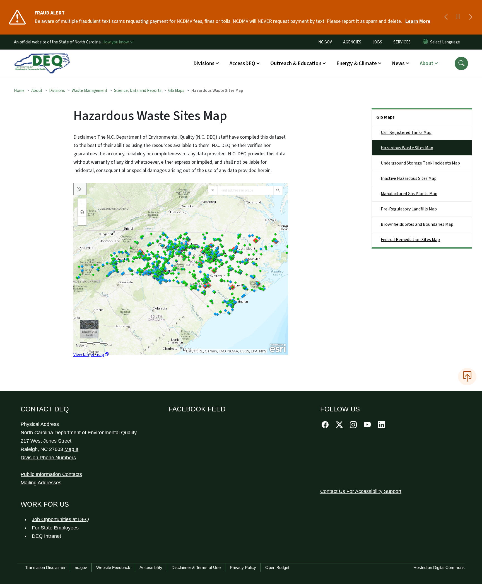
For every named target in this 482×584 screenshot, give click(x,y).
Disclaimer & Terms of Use (196, 567)
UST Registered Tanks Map (406, 132)
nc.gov (81, 567)
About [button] (426, 63)
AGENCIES (352, 42)
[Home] (42, 57)
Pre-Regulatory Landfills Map (409, 209)
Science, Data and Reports (138, 90)
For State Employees (55, 528)
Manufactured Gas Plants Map (409, 194)
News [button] (398, 63)
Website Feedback (113, 567)
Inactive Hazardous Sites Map (409, 178)
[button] (461, 63)
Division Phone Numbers (48, 457)
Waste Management (89, 90)
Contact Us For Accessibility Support (360, 491)
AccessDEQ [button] (242, 63)
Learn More (417, 21)
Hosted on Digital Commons (439, 567)
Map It (71, 449)
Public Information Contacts (51, 474)
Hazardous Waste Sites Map (407, 148)
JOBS (377, 42)
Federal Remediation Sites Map (410, 240)
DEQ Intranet (46, 536)
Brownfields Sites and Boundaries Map (417, 224)
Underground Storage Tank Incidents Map (420, 163)
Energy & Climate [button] (356, 63)
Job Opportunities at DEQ (60, 519)
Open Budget (277, 567)
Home (19, 90)
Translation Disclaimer (45, 567)
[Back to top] (467, 376)
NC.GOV (325, 42)
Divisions (57, 90)
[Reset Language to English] (425, 42)
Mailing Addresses (41, 482)
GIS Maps (176, 90)
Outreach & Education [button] (295, 63)
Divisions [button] (204, 63)
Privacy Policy (243, 567)
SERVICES (402, 42)
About (36, 90)
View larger (88, 355)
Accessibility (150, 567)
